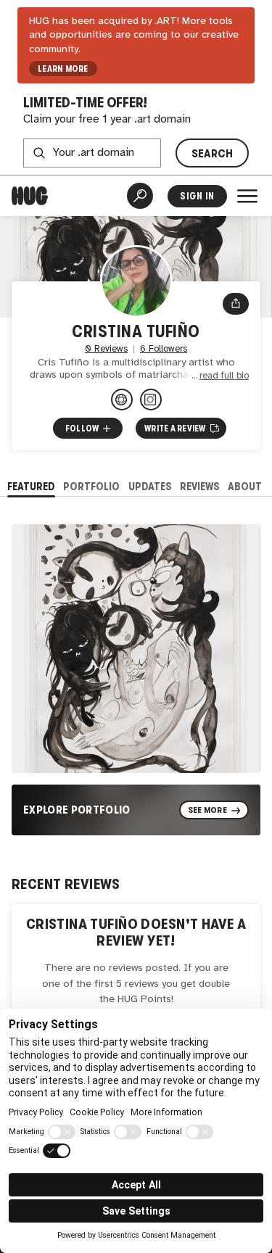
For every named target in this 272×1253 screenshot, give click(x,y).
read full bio (224, 376)
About (245, 486)
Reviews (200, 486)
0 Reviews (106, 349)
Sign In (197, 196)
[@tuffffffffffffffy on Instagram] (151, 399)
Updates (150, 486)
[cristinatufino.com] (122, 399)
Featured (31, 486)
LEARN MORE (63, 69)
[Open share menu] (236, 304)
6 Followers (163, 349)
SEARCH (212, 153)
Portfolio (91, 486)
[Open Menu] (247, 196)
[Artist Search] (140, 196)
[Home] (30, 196)
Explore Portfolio (77, 809)
